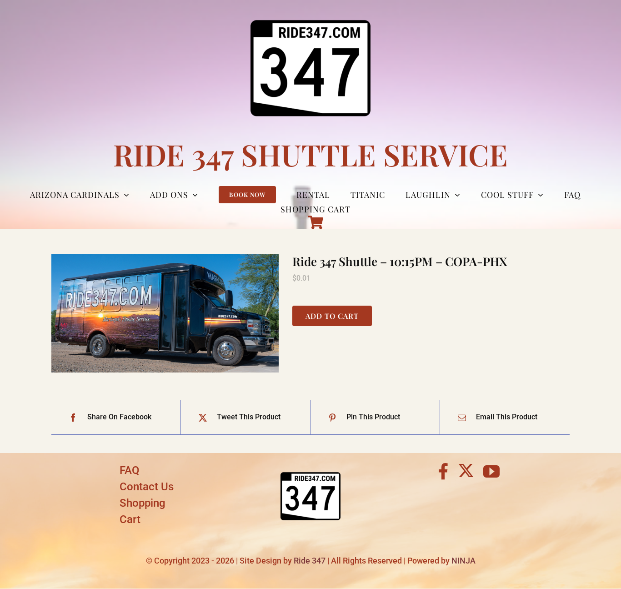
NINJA (463, 560)
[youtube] (491, 471)
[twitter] (466, 470)
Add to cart (332, 316)
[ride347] (310, 465)
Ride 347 (310, 560)
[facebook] (443, 471)
